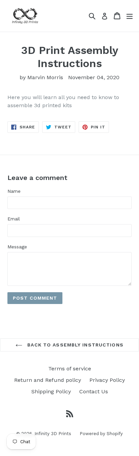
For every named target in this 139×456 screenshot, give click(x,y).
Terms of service (69, 368)
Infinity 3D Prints (52, 433)
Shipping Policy (51, 391)
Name (14, 191)
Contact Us (93, 391)
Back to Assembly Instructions (74, 344)
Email (13, 218)
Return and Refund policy (47, 380)
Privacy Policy (107, 380)
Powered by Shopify (101, 433)
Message (17, 246)
